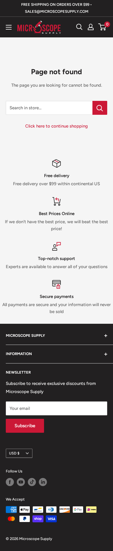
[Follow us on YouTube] (21, 482)
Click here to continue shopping (56, 126)
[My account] (91, 27)
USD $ (14, 453)
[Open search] (79, 27)
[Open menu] (9, 27)
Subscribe (24, 425)
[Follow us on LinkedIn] (43, 482)
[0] (102, 26)
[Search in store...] (99, 108)
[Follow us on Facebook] (10, 482)
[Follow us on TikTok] (32, 482)
